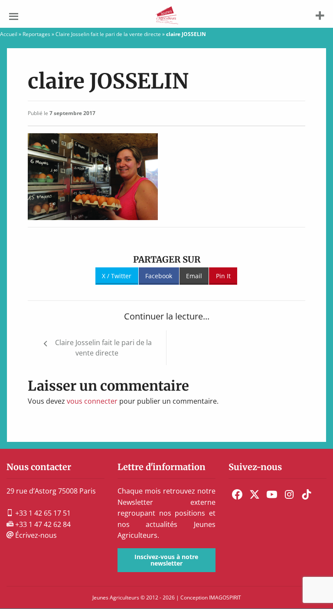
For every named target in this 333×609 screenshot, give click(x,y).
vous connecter (92, 401)
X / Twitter (116, 276)
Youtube (272, 494)
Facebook (158, 276)
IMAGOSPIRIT (225, 597)
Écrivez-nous (35, 535)
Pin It (223, 276)
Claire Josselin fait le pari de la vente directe (108, 34)
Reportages (36, 34)
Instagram (289, 494)
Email (194, 276)
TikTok (306, 494)
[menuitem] (237, 494)
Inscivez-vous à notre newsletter (166, 560)
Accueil (8, 34)
